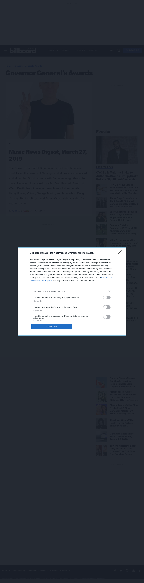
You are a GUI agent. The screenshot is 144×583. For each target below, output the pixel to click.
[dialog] (72, 291)
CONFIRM (52, 327)
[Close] (120, 253)
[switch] (107, 297)
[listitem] (72, 291)
